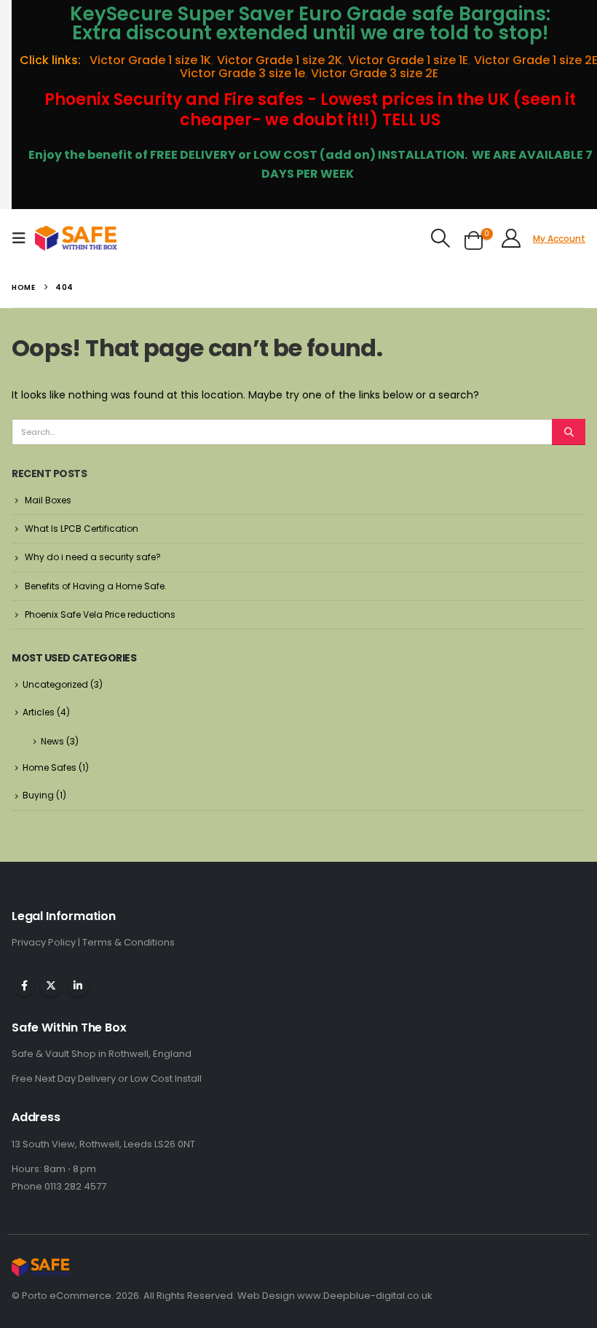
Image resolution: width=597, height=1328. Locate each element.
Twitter (51, 986)
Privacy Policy (45, 942)
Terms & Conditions (128, 942)
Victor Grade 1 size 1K (149, 60)
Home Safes (49, 767)
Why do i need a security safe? (93, 557)
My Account (559, 238)
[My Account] (511, 238)
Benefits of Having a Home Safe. (96, 586)
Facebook (24, 986)
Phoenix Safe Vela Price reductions (100, 614)
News (52, 741)
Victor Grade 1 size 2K (279, 60)
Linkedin (78, 986)
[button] (23, 238)
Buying (38, 795)
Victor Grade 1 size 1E (408, 60)
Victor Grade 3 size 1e (242, 73)
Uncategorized (55, 684)
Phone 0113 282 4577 (59, 1186)
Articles (39, 712)
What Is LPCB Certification (81, 528)
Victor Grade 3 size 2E (376, 73)
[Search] (568, 432)
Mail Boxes (48, 500)
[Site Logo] (76, 238)
